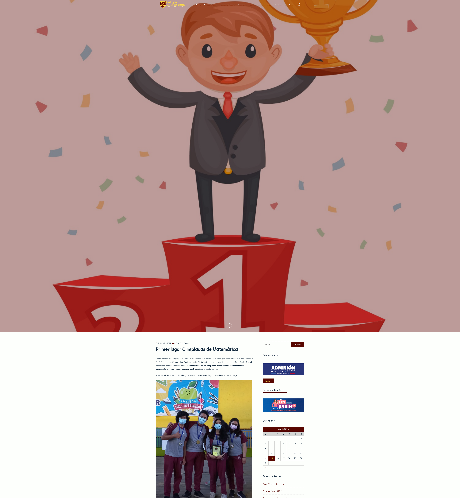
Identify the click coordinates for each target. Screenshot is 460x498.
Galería (252, 5)
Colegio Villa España (181, 343)
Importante (289, 5)
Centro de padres (264, 5)
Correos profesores (228, 5)
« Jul (265, 467)
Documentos (242, 5)
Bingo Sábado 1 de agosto (273, 484)
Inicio (200, 5)
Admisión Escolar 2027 (272, 491)
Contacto (278, 5)
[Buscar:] (277, 346)
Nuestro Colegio (210, 5)
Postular (268, 381)
